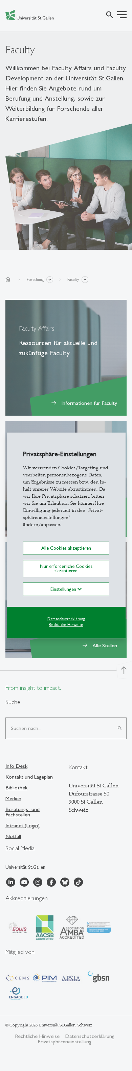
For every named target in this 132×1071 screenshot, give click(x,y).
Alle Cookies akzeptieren (66, 548)
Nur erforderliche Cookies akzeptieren (66, 568)
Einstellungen (64, 589)
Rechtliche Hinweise (66, 624)
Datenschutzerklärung (66, 619)
